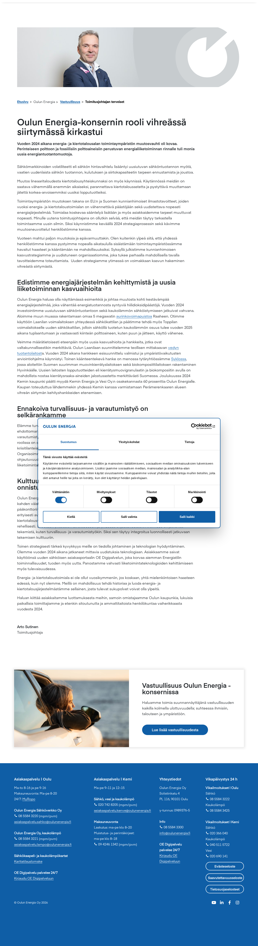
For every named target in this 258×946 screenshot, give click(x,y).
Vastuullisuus (70, 101)
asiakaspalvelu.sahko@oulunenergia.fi (42, 821)
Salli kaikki (187, 516)
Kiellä (71, 516)
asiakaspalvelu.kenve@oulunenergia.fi (122, 810)
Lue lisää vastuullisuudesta (175, 729)
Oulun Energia (44, 101)
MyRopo (28, 799)
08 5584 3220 (26, 815)
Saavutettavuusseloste (225, 877)
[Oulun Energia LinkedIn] (222, 902)
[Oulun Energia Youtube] (214, 902)
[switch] (106, 500)
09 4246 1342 (106, 844)
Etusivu (22, 101)
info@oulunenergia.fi (174, 833)
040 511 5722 (218, 844)
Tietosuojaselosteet (224, 889)
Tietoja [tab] (189, 442)
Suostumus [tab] (68, 442)
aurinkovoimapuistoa (134, 316)
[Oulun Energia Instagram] (237, 902)
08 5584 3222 (218, 799)
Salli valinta (129, 516)
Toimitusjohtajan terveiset (104, 101)
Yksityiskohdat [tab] (129, 442)
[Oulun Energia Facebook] (230, 902)
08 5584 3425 (218, 810)
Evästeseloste (224, 866)
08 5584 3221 (26, 838)
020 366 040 (217, 833)
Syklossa (178, 358)
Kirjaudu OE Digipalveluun (34, 878)
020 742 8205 (106, 804)
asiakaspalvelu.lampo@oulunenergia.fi (43, 844)
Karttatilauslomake (28, 861)
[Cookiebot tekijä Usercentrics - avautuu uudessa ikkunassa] (197, 426)
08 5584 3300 (171, 827)
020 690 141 (217, 856)
